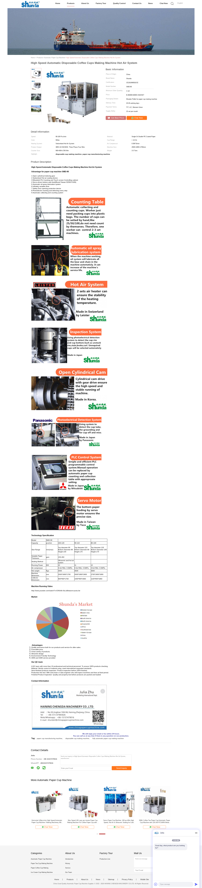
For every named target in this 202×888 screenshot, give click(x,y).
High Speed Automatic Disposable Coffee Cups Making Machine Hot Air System (93, 57)
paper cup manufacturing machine (49, 738)
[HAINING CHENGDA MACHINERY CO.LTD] (30, 4)
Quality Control (119, 3)
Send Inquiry (121, 768)
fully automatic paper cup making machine (108, 738)
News (150, 3)
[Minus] (196, 832)
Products (70, 3)
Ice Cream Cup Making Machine (42, 872)
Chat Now (164, 3)
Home (57, 3)
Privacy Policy (127, 879)
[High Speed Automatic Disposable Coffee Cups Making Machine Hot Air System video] (72, 126)
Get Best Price (117, 118)
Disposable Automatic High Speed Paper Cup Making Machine (47, 821)
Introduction (69, 859)
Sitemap (111, 879)
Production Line (105, 859)
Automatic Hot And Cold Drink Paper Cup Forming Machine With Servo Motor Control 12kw (154, 821)
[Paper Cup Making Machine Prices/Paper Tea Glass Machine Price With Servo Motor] (119, 802)
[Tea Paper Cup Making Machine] (83, 802)
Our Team (68, 872)
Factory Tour (101, 3)
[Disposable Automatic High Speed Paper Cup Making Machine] (47, 802)
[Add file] (155, 884)
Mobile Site (144, 879)
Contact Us (136, 3)
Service (67, 868)
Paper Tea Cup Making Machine (41, 863)
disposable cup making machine (77, 738)
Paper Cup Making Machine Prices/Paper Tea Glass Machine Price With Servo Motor (118, 821)
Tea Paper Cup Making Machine (83, 820)
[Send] (196, 884)
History (67, 863)
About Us (85, 3)
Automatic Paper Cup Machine (41, 859)
